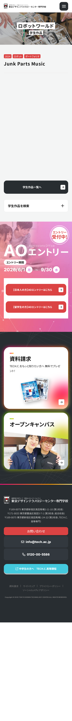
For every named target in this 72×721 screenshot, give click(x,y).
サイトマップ (29, 684)
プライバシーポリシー (50, 684)
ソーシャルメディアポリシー (36, 688)
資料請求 (13, 684)
